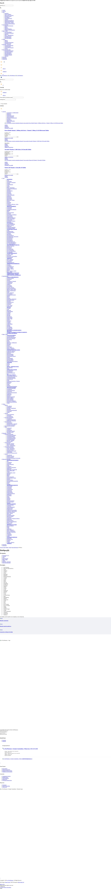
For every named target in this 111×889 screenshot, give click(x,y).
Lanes (5, 593)
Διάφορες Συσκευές (10, 245)
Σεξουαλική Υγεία (10, 302)
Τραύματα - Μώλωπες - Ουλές (12, 204)
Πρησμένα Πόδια (10, 355)
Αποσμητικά (9, 487)
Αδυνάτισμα (9, 279)
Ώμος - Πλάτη (9, 271)
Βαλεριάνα (9, 310)
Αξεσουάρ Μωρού (11, 335)
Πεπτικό (8, 297)
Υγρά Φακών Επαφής (11, 228)
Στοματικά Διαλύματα (11, 241)
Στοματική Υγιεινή (12, 229)
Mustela (5, 598)
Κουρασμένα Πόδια (10, 515)
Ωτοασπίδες (9, 222)
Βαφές (8, 526)
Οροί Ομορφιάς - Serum (11, 477)
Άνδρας (3, 560)
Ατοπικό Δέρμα (10, 489)
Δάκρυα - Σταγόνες (10, 225)
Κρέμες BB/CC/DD (10, 470)
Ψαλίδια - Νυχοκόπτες (11, 348)
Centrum (5, 577)
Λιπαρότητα (9, 528)
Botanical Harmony (7, 576)
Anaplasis (5, 570)
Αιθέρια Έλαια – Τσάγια (12, 274)
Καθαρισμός (9, 226)
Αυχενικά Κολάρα (10, 266)
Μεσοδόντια (9, 234)
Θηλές (8, 340)
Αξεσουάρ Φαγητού (10, 336)
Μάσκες (8, 474)
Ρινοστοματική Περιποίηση (12, 386)
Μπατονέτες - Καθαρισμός (12, 342)
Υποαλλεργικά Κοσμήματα (14, 275)
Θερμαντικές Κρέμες (11, 512)
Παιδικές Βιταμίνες (12, 333)
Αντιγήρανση (9, 462)
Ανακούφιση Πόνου (12, 253)
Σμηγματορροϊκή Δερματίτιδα (12, 481)
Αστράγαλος (9, 265)
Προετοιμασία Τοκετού (11, 356)
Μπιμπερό (9, 343)
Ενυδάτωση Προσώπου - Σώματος (13, 381)
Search (1, 5)
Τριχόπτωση (9, 303)
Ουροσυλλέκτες (10, 216)
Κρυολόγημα (9, 198)
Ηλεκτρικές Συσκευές (11, 338)
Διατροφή (9, 362)
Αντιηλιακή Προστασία (11, 378)
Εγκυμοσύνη (9, 285)
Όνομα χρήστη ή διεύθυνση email (6, 97)
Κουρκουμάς (9, 316)
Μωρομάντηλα (9, 367)
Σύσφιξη (8, 482)
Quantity (6, 135)
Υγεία (3, 557)
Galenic (5, 588)
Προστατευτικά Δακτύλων (12, 521)
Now (5, 602)
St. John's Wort (9, 328)
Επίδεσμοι (9, 213)
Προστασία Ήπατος (10, 300)
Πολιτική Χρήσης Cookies (7, 770)
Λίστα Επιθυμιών (5, 778)
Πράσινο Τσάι (9, 318)
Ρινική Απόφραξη (10, 399)
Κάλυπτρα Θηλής (10, 354)
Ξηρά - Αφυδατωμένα (11, 530)
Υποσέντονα (9, 261)
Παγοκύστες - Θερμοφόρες (12, 256)
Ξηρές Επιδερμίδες (10, 476)
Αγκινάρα (8, 308)
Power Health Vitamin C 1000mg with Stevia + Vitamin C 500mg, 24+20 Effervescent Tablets (27, 130)
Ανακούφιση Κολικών (11, 377)
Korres (5, 592)
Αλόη (8, 309)
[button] (9, 128)
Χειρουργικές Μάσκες (11, 220)
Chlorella (8, 321)
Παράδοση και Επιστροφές (7, 771)
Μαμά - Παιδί (8, 547)
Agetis (5, 569)
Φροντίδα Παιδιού (11, 387)
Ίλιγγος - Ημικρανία (10, 194)
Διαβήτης (8, 284)
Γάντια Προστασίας (10, 115)
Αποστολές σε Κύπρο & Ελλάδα (6, 632)
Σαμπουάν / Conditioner (11, 400)
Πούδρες (8, 385)
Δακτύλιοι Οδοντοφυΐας (11, 337)
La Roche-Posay (7, 595)
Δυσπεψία (9, 191)
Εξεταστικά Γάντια (10, 212)
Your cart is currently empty (5, 89)
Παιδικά (8, 295)
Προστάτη (9, 301)
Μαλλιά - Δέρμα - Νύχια (11, 289)
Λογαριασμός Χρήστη (6, 776)
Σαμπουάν (9, 533)
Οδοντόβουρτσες (10, 237)
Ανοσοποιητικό (10, 282)
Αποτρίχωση (9, 488)
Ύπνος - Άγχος (9, 305)
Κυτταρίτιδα (9, 495)
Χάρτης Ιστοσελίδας (6, 786)
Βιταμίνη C (9, 113)
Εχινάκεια (9, 118)
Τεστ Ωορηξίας (9, 252)
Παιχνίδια (9, 344)
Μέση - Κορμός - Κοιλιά (11, 270)
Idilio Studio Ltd (21, 882)
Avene (5, 573)
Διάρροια (8, 189)
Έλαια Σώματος (10, 492)
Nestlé (5, 600)
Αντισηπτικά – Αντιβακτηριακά (12, 112)
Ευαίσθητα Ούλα (10, 231)
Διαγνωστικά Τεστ (10, 116)
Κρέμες (8, 364)
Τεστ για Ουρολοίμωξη (11, 251)
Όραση (8, 291)
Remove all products (7, 887)
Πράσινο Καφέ (9, 317)
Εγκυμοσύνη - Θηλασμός (13, 349)
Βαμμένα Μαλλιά (10, 525)
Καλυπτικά (9, 514)
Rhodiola (8, 326)
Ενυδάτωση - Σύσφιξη (11, 351)
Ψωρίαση (8, 484)
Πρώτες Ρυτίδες (10, 480)
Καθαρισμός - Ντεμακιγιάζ (12, 469)
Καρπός (8, 269)
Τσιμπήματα (9, 205)
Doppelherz (6, 583)
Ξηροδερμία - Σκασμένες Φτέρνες (13, 518)
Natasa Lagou (7, 882)
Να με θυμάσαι (4, 103)
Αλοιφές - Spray (10, 254)
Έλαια (8, 380)
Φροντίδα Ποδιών (11, 503)
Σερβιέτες (9, 540)
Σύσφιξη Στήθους (10, 359)
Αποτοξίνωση (9, 283)
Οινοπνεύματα (9, 215)
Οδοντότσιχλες (9, 239)
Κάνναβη (8, 315)
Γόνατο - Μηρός (10, 267)
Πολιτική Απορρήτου (6, 769)
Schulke (5, 607)
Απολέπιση (9, 463)
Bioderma (5, 575)
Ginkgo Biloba (9, 323)
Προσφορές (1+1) (5, 555)
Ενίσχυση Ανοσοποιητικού (12, 117)
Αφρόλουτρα (9, 391)
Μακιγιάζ (8, 473)
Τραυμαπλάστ (9, 219)
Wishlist (4, 71)
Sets (7, 461)
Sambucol (5, 614)
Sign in (4, 68)
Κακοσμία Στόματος (10, 232)
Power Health (6, 604)
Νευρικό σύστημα (10, 278)
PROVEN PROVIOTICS (8, 568)
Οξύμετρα (9, 122)
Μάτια (8, 475)
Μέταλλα (9, 331)
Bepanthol (5, 574)
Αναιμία (8, 183)
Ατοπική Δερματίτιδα (11, 390)
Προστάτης (9, 202)
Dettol (5, 580)
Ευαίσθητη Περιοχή (12, 537)
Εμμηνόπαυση (9, 286)
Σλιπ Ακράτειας (10, 260)
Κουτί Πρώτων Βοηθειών (11, 214)
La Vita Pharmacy (10, 880)
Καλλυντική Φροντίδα (6, 562)
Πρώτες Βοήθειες (11, 206)
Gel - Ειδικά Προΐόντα (11, 243)
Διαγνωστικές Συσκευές (13, 244)
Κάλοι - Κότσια (10, 513)
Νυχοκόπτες (9, 517)
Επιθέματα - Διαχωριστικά (12, 511)
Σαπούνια (8, 498)
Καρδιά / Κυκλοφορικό (11, 288)
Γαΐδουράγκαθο (10, 311)
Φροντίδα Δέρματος (10, 262)
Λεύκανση (9, 233)
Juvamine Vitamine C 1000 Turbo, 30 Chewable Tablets (18, 149)
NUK (5, 603)
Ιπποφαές (8, 313)
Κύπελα (8, 341)
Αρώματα (9, 543)
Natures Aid (6, 599)
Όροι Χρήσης (4, 768)
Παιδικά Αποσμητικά (11, 396)
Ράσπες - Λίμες (10, 522)
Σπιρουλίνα (9, 320)
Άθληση (8, 280)
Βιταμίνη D (9, 114)
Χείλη (8, 483)
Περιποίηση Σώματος (12, 485)
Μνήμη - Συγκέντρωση (11, 290)
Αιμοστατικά (9, 207)
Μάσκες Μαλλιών (10, 529)
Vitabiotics (6, 612)
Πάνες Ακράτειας (10, 259)
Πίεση (8, 296)
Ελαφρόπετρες (9, 509)
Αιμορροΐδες (9, 181)
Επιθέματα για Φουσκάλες (12, 510)
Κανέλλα (8, 314)
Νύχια (8, 496)
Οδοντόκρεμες (9, 238)
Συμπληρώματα (10, 257)
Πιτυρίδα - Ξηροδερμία (11, 532)
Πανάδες (8, 478)
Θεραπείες (9, 179)
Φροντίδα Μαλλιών (12, 524)
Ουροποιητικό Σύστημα (11, 294)
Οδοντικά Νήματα (10, 235)
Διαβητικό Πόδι (10, 508)
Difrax (5, 581)
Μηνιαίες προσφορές (4, 620)
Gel (7, 373)
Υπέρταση (9, 304)
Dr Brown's (6, 584)
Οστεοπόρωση (9, 293)
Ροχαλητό (9, 203)
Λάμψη (8, 471)
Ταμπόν (8, 541)
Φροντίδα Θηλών (10, 360)
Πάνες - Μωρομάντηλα (13, 366)
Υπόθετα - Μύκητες (10, 542)
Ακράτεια (9, 258)
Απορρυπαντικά (10, 379)
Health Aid (6, 590)
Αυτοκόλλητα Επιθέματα (11, 209)
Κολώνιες (9, 383)
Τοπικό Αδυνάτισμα (10, 500)
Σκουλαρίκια (9, 346)
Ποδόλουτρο (9, 519)
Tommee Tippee (7, 609)
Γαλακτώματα (9, 491)
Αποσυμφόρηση (10, 184)
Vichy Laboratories (7, 611)
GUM (5, 589)
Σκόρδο (8, 319)
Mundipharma (6, 597)
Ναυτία (8, 201)
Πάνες (8, 368)
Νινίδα (8, 384)
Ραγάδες (8, 357)
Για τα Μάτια (10, 223)
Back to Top (2, 884)
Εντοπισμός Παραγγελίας (7, 780)
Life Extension (6, 567)
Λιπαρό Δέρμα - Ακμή (11, 472)
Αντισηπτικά (9, 208)
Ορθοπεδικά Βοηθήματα (13, 263)
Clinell (5, 578)
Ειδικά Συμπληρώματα (13, 277)
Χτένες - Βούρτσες (10, 347)
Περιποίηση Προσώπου (12, 460)
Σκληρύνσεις (9, 523)
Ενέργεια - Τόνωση (10, 287)
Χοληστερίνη (9, 306)
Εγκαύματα (9, 192)
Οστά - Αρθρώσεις (10, 292)
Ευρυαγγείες (9, 193)
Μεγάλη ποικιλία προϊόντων (5, 626)
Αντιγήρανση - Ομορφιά (11, 281)
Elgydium (5, 585)
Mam (5, 596)
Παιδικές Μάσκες (10, 397)
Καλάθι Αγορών (5, 777)
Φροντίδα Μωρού (11, 374)
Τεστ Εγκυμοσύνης (10, 250)
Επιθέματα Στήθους (10, 352)
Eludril (5, 587)
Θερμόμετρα (9, 119)
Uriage (5, 610)
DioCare (5, 582)
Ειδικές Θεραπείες (10, 464)
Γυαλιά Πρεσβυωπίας (11, 224)
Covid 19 (4, 556)
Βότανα (9, 307)
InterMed (5, 591)
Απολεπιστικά (9, 486)
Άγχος (8, 180)
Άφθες (8, 230)
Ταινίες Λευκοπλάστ (10, 218)
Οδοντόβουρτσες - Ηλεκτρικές (12, 236)
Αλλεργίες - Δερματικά (11, 182)
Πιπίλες (8, 345)
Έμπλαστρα (9, 255)
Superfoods (6, 613)
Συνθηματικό (2, 99)
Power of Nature (7, 605)
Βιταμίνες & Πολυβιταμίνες (14, 330)
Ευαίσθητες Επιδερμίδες (11, 467)
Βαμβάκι (8, 210)
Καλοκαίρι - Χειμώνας (6, 561)
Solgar (5, 606)
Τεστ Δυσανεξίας (10, 249)
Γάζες (8, 211)
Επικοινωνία (4, 787)
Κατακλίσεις (9, 197)
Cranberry (9, 322)
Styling (8, 403)
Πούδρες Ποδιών (10, 520)
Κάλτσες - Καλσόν (10, 268)
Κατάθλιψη (9, 196)
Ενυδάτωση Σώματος (11, 493)
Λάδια (8, 527)
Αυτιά (8, 185)
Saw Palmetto (9, 327)
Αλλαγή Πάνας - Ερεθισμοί (12, 375)
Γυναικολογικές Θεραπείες (12, 188)
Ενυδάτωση (9, 393)
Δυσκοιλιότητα (9, 190)
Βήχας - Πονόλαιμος (11, 187)
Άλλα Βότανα (9, 329)
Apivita (5, 572)
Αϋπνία (8, 186)
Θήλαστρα (9, 353)
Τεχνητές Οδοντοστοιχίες (11, 242)
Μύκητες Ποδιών (10, 516)
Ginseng (8, 325)
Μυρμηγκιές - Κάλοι (11, 200)
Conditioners (9, 535)
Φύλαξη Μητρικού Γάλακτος (12, 361)
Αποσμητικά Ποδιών (11, 507)
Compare (1, 887)
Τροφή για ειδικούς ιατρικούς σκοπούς (17, 332)
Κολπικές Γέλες (10, 539)
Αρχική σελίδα (2, 547)
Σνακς (8, 365)
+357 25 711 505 (34, 748)
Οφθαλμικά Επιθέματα (11, 217)
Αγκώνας (8, 264)
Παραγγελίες (4, 779)
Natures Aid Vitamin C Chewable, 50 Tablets (15, 167)
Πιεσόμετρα (9, 248)
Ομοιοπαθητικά (10, 240)
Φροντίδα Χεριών (10, 501)
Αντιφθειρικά (9, 389)
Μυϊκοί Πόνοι (9, 199)
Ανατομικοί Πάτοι (10, 504)
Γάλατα (8, 363)
